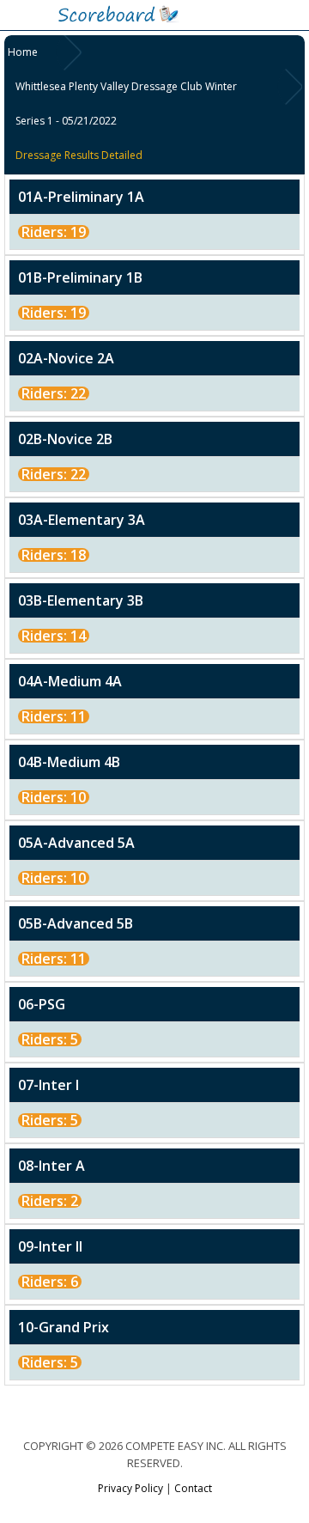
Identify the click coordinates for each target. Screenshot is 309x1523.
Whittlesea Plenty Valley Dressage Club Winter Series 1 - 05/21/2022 (126, 103)
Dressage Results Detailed (78, 155)
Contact (193, 1488)
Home (23, 52)
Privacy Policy (130, 1488)
